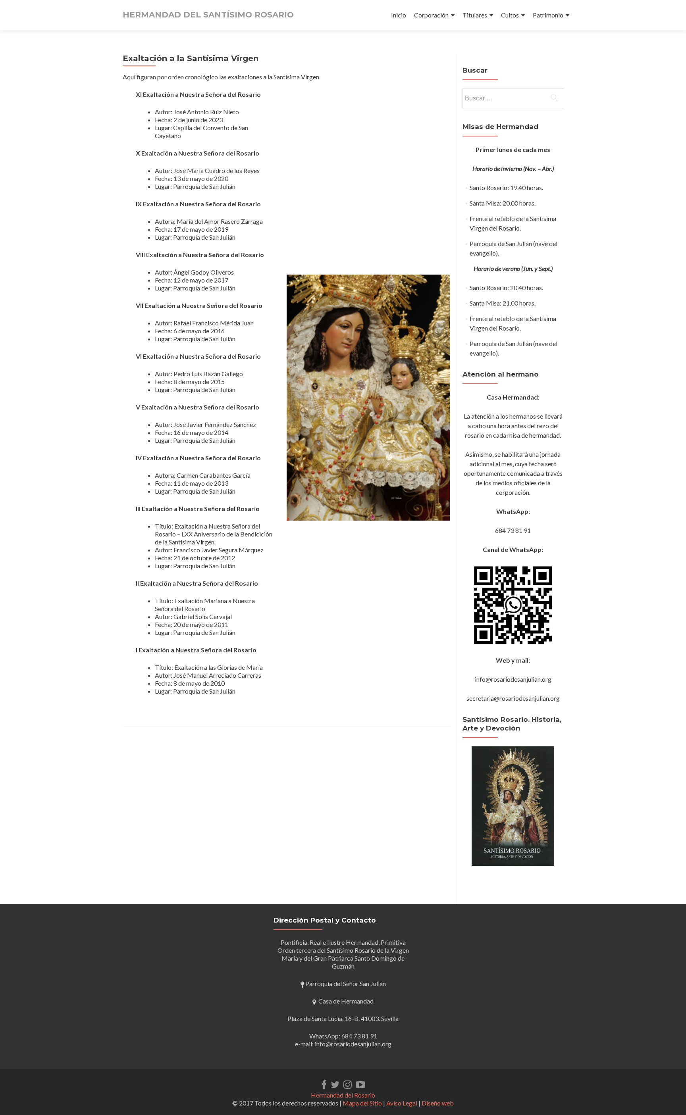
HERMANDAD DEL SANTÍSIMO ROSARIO (208, 14)
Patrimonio (548, 15)
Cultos (510, 15)
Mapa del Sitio (362, 1103)
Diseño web (438, 1103)
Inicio (398, 15)
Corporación (431, 15)
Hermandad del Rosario (343, 1095)
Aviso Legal (401, 1103)
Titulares (474, 15)
